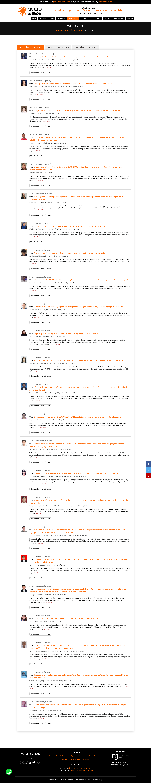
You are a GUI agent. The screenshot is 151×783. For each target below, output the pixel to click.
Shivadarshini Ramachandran (40, 283)
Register (130, 19)
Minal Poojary (34, 476)
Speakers (60, 19)
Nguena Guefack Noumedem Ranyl (42, 651)
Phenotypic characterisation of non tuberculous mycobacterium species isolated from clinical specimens (78, 57)
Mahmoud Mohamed (37, 310)
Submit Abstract (118, 19)
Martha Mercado (35, 173)
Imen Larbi (33, 621)
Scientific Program (73, 30)
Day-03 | (85, 47)
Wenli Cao (33, 114)
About (97, 19)
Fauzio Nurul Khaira (37, 565)
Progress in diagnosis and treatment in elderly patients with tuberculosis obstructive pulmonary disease (78, 111)
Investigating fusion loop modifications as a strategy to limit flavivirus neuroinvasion (70, 253)
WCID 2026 (30, 754)
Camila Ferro (34, 202)
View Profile (34, 72)
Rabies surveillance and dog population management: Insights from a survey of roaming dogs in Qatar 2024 (79, 307)
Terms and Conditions (83, 780)
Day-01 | (30, 47)
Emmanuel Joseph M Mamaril (40, 535)
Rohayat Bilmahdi (36, 595)
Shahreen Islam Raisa (37, 229)
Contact (107, 19)
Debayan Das (34, 449)
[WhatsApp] (9, 772)
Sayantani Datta (35, 420)
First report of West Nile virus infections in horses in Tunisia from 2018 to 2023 (67, 619)
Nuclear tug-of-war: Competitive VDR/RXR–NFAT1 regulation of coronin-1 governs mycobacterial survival (77, 417)
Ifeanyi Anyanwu (35, 710)
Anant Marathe (35, 60)
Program (72, 19)
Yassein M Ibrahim (36, 393)
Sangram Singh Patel (37, 506)
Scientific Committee (46, 19)
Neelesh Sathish (35, 256)
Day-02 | (58, 47)
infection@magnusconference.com (81, 770)
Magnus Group (69, 780)
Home (34, 19)
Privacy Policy (97, 780)
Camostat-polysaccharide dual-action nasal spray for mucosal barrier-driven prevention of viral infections (78, 360)
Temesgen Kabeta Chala (38, 143)
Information (84, 19)
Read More (48, 67)
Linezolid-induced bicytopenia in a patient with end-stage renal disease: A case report (70, 226)
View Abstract (46, 72)
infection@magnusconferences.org (80, 768)
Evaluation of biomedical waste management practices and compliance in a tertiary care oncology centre (77, 473)
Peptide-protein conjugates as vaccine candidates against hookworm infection (67, 334)
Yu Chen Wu (33, 336)
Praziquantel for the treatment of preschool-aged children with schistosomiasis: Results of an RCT (75, 84)
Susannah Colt (34, 87)
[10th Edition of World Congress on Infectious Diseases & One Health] (30, 15)
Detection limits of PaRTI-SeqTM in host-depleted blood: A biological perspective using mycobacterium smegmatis (82, 280)
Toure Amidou (34, 681)
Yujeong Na (33, 363)
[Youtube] (30, 762)
